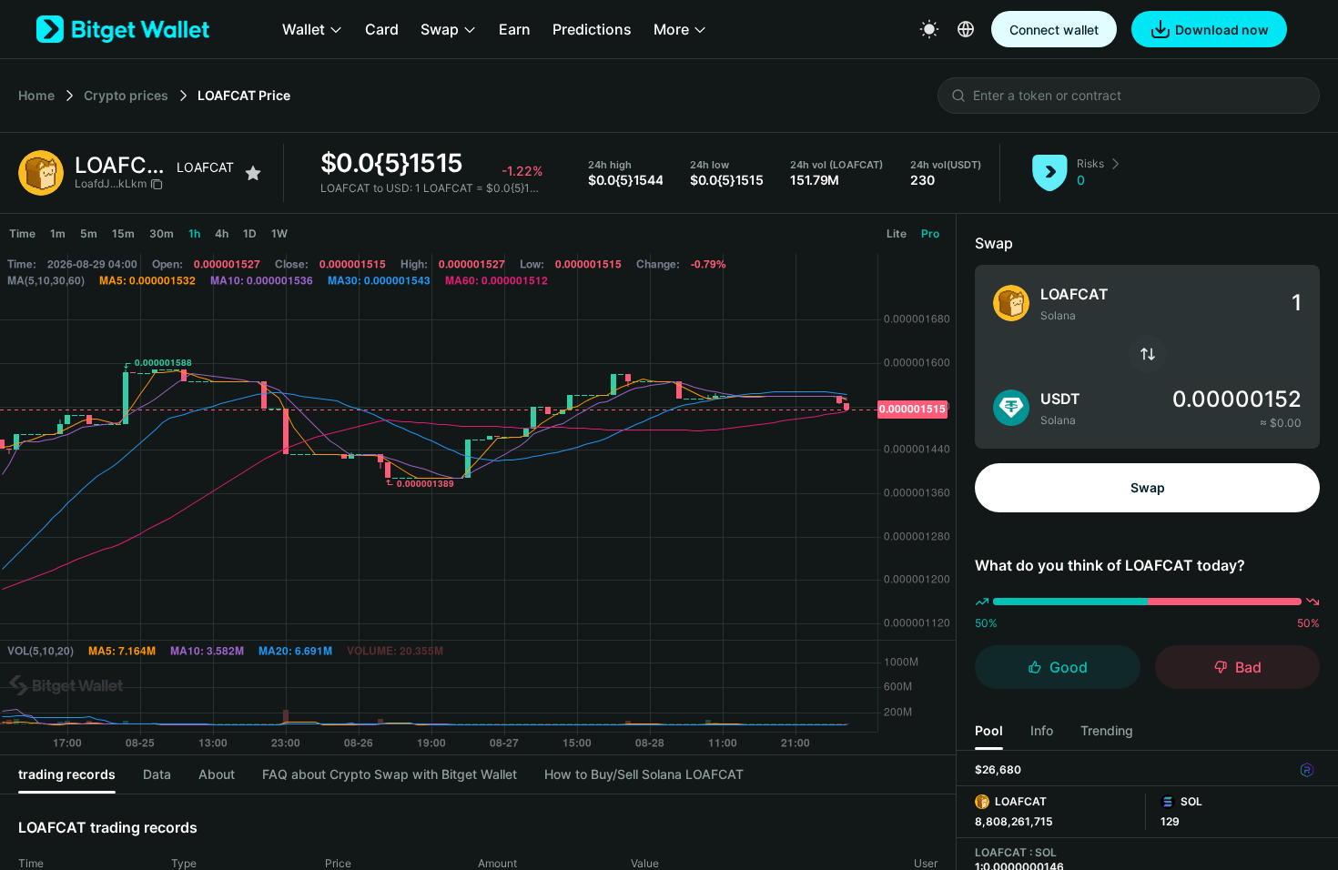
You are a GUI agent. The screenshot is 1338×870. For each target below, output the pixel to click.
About (216, 774)
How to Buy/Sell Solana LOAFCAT (644, 774)
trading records (67, 774)
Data (157, 774)
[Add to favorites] (253, 173)
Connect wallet (1054, 29)
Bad (1248, 667)
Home (36, 95)
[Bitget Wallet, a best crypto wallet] (122, 29)
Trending (1106, 730)
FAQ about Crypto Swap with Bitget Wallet (389, 774)
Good (1068, 667)
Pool (989, 730)
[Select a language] (966, 29)
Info (1041, 730)
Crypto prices (126, 95)
